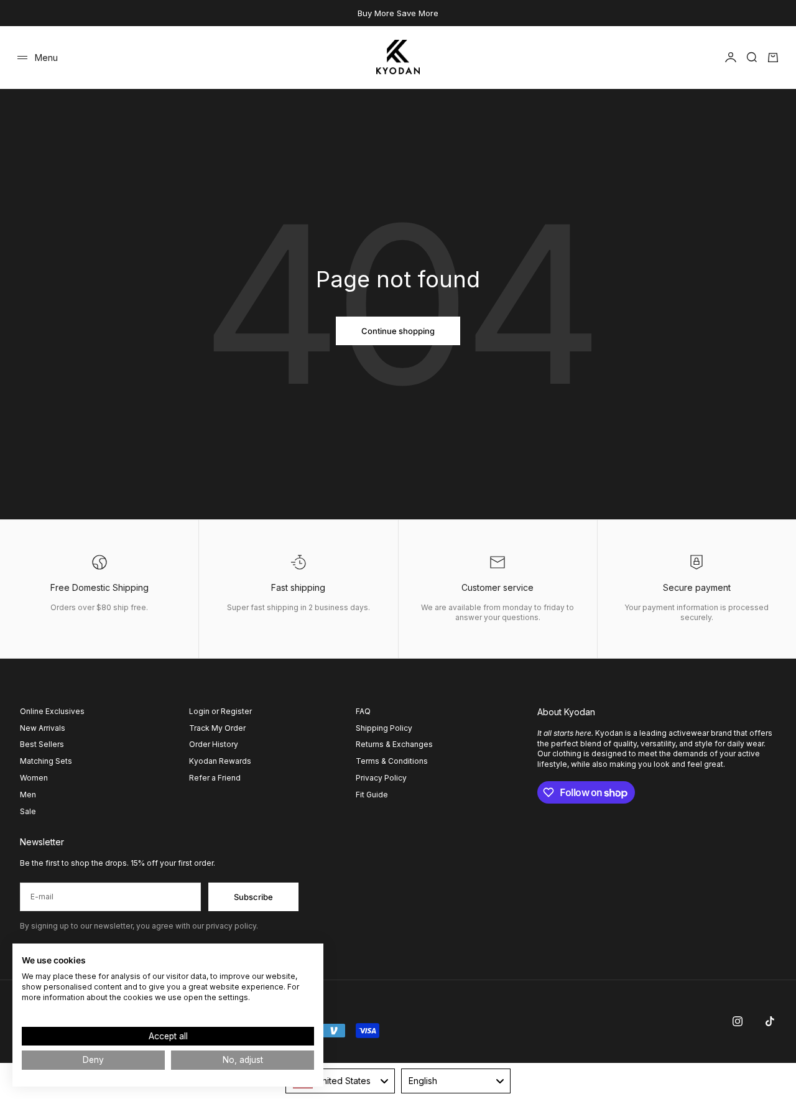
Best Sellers (42, 744)
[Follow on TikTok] (770, 1021)
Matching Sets (46, 761)
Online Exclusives (52, 711)
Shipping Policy (384, 728)
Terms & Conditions (392, 761)
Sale (28, 811)
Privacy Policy (381, 777)
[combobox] (340, 1081)
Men (28, 794)
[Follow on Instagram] (737, 1021)
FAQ (363, 711)
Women (34, 777)
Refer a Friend (215, 777)
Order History (213, 744)
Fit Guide (372, 794)
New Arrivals (42, 728)
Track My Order (217, 728)
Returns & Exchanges (394, 744)
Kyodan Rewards (220, 761)
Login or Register (220, 711)
